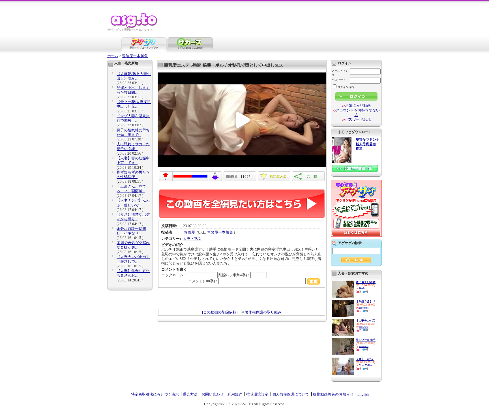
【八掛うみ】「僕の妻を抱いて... (367, 301)
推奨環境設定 (257, 394)
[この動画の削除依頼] (219, 312)
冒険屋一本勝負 (135, 56)
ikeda (362, 288)
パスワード (339, 79)
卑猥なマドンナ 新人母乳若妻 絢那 (367, 144)
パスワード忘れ (358, 119)
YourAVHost (366, 365)
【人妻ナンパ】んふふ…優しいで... (133, 202)
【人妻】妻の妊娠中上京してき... (133, 160)
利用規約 (235, 394)
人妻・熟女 (192, 238)
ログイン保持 (345, 87)
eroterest (363, 307)
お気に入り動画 (358, 105)
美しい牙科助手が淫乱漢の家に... (367, 339)
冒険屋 (189, 232)
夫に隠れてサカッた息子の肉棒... (133, 146)
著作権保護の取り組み (263, 312)
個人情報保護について (290, 394)
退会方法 (190, 394)
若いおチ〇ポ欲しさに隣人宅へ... (367, 282)
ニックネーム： (174, 275)
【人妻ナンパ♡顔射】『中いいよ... (367, 320)
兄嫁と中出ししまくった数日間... (133, 90)
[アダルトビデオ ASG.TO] (134, 27)
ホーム (112, 56)
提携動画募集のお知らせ (333, 394)
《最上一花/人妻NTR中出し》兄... (134, 104)
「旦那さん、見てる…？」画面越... (131, 188)
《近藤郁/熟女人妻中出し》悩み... (134, 76)
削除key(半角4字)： (234, 275)
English (363, 394)
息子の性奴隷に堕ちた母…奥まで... (133, 132)
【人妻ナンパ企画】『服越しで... (133, 259)
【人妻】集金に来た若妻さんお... (133, 273)
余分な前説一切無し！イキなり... (131, 231)
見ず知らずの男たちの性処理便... (133, 174)
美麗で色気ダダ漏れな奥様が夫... (133, 245)
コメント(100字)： (203, 281)
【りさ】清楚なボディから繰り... (133, 216)
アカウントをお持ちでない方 (358, 112)
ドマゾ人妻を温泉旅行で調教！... (133, 118)
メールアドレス (340, 73)
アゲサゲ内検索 (350, 243)
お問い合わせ (212, 394)
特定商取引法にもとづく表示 (155, 394)
